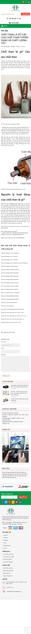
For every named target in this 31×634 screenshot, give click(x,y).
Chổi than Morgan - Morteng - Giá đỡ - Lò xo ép (13, 46)
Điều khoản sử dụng (8, 568)
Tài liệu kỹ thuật (6, 545)
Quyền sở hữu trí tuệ (8, 576)
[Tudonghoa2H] (15, 8)
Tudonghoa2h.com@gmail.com (14, 591)
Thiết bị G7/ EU (5, 423)
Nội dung (3, 354)
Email (2, 348)
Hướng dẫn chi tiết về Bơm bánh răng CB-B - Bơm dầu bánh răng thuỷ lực (19, 385)
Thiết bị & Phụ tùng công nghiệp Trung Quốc (12, 421)
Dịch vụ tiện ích (6, 573)
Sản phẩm (5, 540)
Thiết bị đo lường (6, 420)
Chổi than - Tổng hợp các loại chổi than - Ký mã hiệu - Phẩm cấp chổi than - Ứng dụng (19, 393)
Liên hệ (5, 548)
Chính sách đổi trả (7, 559)
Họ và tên (3, 341)
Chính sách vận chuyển (8, 556)
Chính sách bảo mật (8, 562)
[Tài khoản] (29, 2)
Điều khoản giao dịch (8, 570)
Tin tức (4, 543)
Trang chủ (5, 535)
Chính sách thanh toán (8, 554)
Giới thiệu (5, 537)
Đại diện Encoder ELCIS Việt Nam (10, 413)
